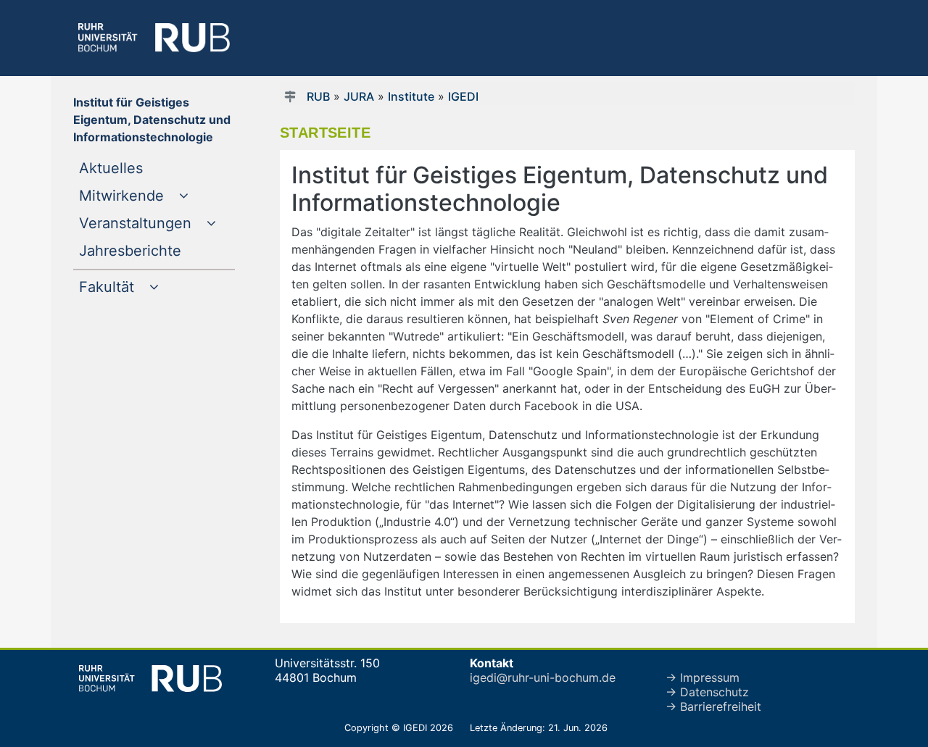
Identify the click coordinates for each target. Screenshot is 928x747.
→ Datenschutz (707, 692)
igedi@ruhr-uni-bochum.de (543, 677)
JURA (359, 96)
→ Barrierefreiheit (713, 706)
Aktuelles (140, 168)
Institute (411, 96)
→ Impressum (703, 677)
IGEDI (463, 96)
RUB (318, 96)
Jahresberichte (157, 250)
